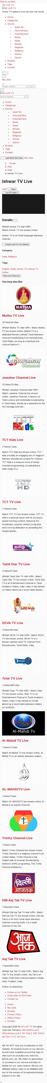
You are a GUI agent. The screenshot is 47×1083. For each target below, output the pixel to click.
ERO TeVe (38, 1033)
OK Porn (21, 1036)
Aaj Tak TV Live (13, 959)
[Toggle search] (4, 76)
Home (10, 17)
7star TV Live (12, 678)
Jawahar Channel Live (19, 377)
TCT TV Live (11, 502)
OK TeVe (26, 1033)
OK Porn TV (8, 1036)
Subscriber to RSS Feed (19, 995)
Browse (11, 60)
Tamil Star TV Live (16, 564)
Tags (9, 64)
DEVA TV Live (12, 623)
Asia (9, 166)
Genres (10, 24)
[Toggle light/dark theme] (5, 73)
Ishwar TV (22, 269)
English (5, 269)
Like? (4, 189)
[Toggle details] (15, 220)
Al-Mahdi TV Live (15, 740)
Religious (12, 256)
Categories (12, 20)
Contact (11, 67)
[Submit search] (29, 86)
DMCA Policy (13, 1017)
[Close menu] (2, 90)
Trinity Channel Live (17, 838)
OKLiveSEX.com (30, 1030)
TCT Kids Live (12, 440)
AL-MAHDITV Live (16, 789)
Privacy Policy (14, 1014)
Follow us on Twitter (17, 992)
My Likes (6, 79)
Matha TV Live (13, 315)
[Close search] (33, 86)
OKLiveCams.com (10, 1033)
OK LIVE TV (8, 5)
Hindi (12, 269)
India (9, 170)
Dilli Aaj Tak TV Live (17, 900)
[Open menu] (3, 83)
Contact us (12, 999)
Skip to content (7, 1)
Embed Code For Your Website (17, 245)
